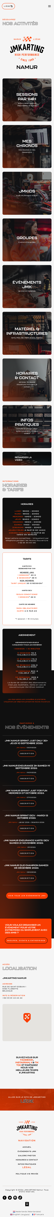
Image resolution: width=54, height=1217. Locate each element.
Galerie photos (27, 1155)
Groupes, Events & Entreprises (26, 940)
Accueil (27, 1147)
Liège (7, 6)
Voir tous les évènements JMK (27, 895)
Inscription (27, 753)
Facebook (26, 1060)
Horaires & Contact (27, 1160)
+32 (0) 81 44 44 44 (12, 998)
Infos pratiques (27, 1164)
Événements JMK (27, 1151)
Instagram (22, 1062)
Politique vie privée (27, 1174)
